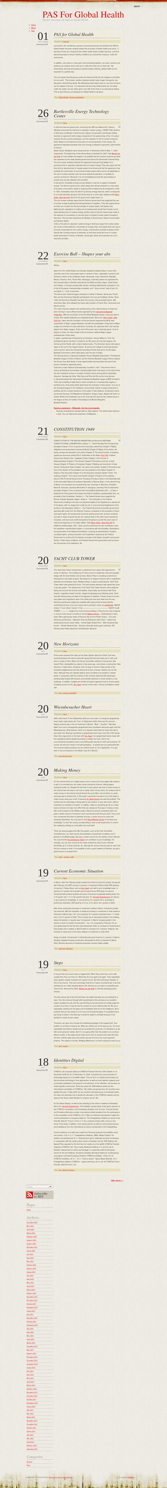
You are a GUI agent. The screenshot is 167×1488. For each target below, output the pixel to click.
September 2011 (32, 1449)
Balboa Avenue (93, 614)
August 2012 (31, 1431)
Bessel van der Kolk (86, 988)
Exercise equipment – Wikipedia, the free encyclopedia (77, 408)
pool (60, 1046)
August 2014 (31, 1367)
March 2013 (31, 1417)
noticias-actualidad (69, 693)
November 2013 (32, 1396)
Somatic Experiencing (101, 897)
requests (66, 857)
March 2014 (31, 1385)
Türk (33, 31)
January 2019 (31, 1268)
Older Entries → (117, 1180)
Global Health (64, 97)
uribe (72, 857)
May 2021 (30, 1261)
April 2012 (30, 1442)
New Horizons (66, 644)
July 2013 (30, 1410)
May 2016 (30, 1335)
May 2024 (30, 1226)
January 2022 (31, 1243)
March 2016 (31, 1343)
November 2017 (32, 1300)
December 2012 (32, 1420)
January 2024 (31, 1240)
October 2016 (31, 1321)
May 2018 (30, 1282)
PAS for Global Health (74, 34)
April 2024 (30, 1229)
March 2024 (31, 1233)
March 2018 (31, 1289)
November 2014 (32, 1360)
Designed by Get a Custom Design (60, 1477)
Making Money (67, 770)
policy (61, 857)
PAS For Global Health (83, 14)
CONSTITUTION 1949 (74, 429)
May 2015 (30, 1350)
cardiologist (108, 605)
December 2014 (32, 1357)
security (65, 1046)
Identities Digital (69, 1060)
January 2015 (31, 1353)
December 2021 (32, 1247)
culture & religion (68, 1170)
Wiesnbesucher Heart (73, 707)
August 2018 (31, 1272)
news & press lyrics (65, 756)
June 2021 (30, 1258)
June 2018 (30, 1279)
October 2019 (31, 1265)
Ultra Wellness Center (95, 819)
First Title (104, 455)
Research (69, 948)
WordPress (131, 1477)
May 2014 (30, 1378)
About (137, 6)
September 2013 (32, 1403)
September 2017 (32, 1307)
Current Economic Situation (78, 871)
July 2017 (30, 1314)
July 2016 (30, 1328)
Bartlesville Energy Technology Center (81, 113)
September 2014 (32, 1364)
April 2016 (30, 1339)
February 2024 (32, 1236)
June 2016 (30, 1332)
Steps (58, 962)
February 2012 (32, 1445)
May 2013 (30, 1413)
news (60, 693)
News (65, 123)
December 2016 (32, 1318)
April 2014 (30, 1381)
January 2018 (31, 1293)
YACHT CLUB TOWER (74, 558)
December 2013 (32, 1392)
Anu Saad (77, 684)
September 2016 (32, 1325)
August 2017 (31, 1311)
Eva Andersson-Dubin (76, 839)
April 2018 (30, 1286)
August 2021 (31, 1250)
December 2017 (32, 1296)
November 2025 (32, 1222)
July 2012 (30, 1435)
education (62, 948)
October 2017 (31, 1304)
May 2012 (30, 1438)
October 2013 (31, 1399)
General (66, 41)
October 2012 (31, 1427)
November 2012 (32, 1424)
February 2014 (32, 1389)
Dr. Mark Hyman (93, 799)
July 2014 (30, 1371)
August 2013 (31, 1406)
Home (33, 25)
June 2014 (30, 1374)
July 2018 (30, 1275)
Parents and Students (77, 97)
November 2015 (32, 1346)
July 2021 (30, 1254)
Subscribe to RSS (40, 1195)
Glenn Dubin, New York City (101, 522)
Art (60, 1170)
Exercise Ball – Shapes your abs (82, 254)
